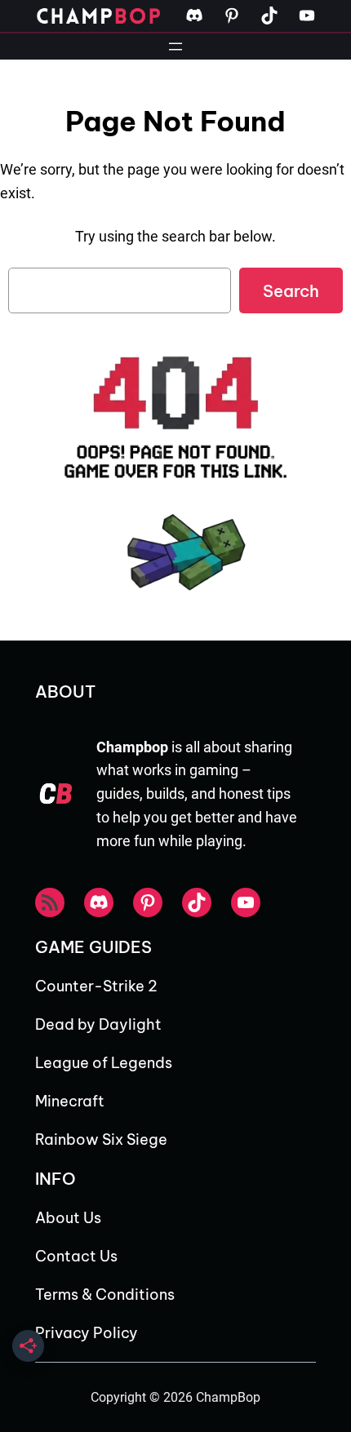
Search (291, 291)
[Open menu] (175, 46)
